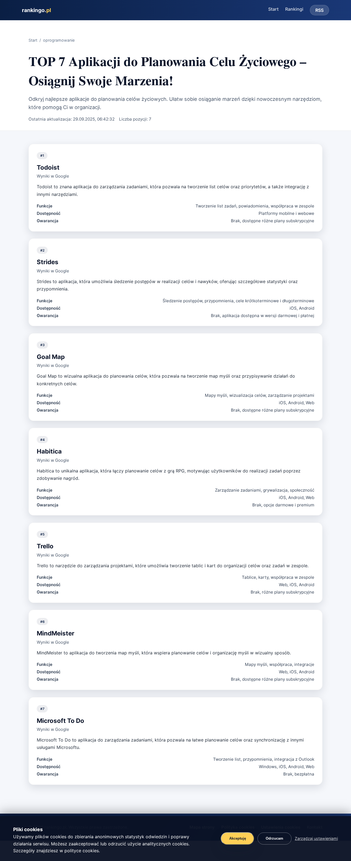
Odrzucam (274, 838)
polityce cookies (81, 850)
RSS (319, 10)
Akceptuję (237, 838)
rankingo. (36, 10)
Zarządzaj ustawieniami (316, 838)
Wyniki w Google (53, 176)
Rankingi (294, 9)
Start (273, 9)
